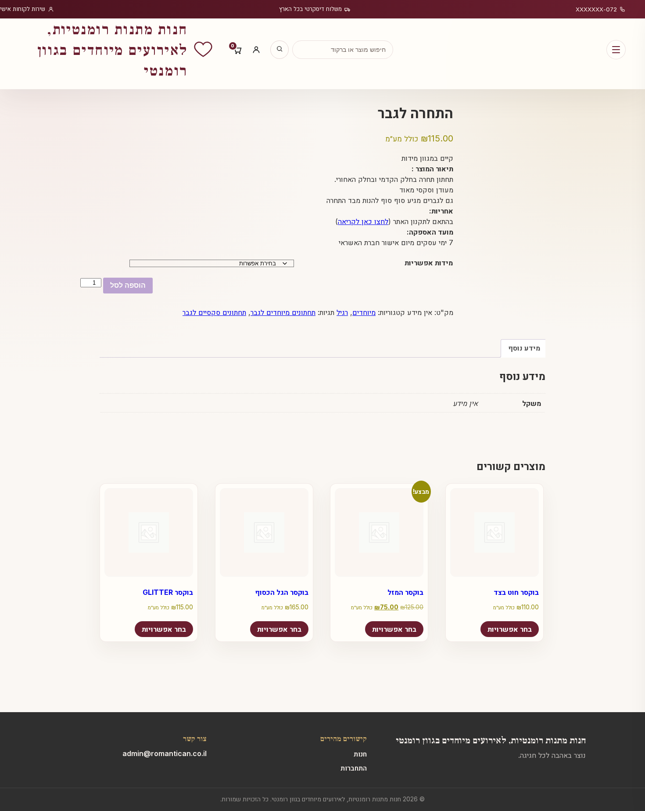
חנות (360, 753)
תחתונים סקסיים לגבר (214, 312)
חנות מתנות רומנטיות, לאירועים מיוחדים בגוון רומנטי (491, 739)
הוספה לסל (128, 285)
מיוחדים (364, 312)
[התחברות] (256, 49)
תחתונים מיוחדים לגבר (283, 312)
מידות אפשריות (429, 262)
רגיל (342, 312)
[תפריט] (616, 49)
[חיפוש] (279, 49)
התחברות (353, 768)
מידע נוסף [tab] (524, 348)
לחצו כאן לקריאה (363, 221)
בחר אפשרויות (164, 629)
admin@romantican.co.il (164, 753)
